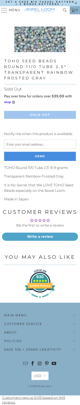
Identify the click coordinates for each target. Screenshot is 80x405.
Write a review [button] (40, 237)
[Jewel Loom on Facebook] (33, 364)
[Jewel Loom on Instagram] (40, 364)
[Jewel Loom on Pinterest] (47, 364)
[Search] (65, 10)
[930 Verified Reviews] (40, 300)
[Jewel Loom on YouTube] (54, 364)
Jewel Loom (44, 386)
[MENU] (2, 10)
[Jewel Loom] (40, 10)
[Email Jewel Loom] (26, 364)
